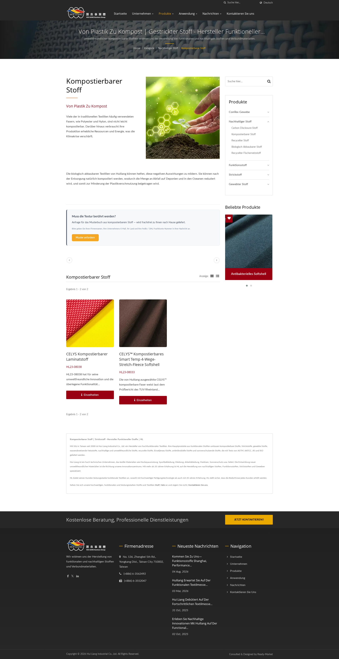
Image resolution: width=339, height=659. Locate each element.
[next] (216, 260)
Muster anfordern (85, 237)
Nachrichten (211, 14)
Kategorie (149, 48)
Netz (163, 485)
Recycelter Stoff (240, 140)
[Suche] (224, 2)
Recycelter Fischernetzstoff (246, 153)
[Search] (269, 81)
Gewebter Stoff (238, 184)
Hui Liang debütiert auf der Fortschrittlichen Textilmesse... (192, 602)
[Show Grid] (212, 276)
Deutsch (268, 2)
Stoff (157, 485)
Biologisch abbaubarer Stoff (246, 147)
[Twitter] (72, 576)
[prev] (69, 260)
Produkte (165, 14)
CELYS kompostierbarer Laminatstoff (87, 356)
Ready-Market (265, 654)
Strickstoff (235, 174)
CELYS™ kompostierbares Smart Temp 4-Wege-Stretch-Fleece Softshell (141, 359)
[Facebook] (68, 576)
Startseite (120, 14)
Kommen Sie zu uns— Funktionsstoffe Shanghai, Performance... (189, 561)
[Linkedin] (77, 576)
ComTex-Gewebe (239, 112)
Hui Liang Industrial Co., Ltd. (102, 654)
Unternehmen (142, 14)
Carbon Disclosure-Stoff (244, 128)
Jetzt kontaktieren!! (249, 519)
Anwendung (187, 14)
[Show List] (217, 276)
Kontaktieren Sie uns (240, 14)
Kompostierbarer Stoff (193, 48)
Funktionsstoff (238, 165)
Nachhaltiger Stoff (168, 48)
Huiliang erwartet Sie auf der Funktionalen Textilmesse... (191, 582)
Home (136, 48)
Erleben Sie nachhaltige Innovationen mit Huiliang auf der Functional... (194, 623)
